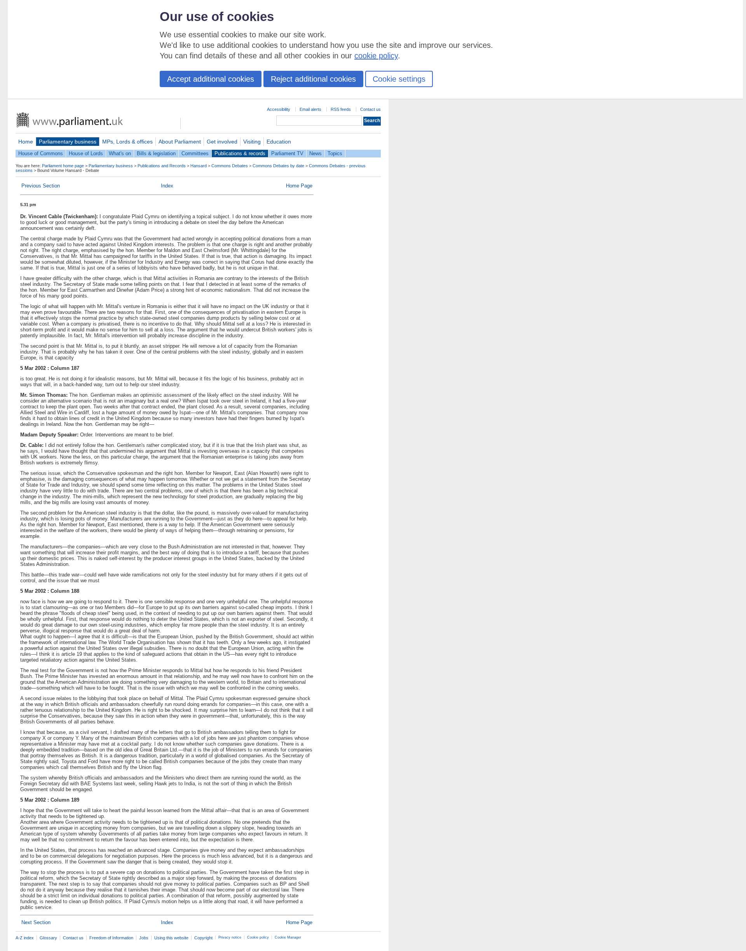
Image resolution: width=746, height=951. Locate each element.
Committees (195, 153)
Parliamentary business (67, 141)
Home (25, 141)
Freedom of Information (111, 937)
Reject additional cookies (313, 79)
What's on (120, 153)
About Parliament (180, 141)
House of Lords (86, 153)
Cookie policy (258, 937)
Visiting (252, 141)
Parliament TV (287, 153)
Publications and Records (162, 165)
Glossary (48, 937)
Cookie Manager (288, 937)
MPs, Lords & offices (127, 141)
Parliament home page (63, 165)
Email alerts (310, 109)
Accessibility (278, 109)
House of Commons (40, 153)
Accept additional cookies (210, 79)
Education (279, 141)
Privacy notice (229, 937)
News (315, 153)
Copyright (203, 937)
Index (167, 186)
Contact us (370, 109)
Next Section (36, 922)
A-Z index (25, 937)
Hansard (198, 165)
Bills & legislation (156, 153)
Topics (335, 153)
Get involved (222, 141)
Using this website (171, 937)
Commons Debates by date (278, 165)
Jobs (143, 937)
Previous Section (40, 186)
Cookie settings (399, 79)
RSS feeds (341, 109)
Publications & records (239, 153)
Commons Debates (229, 165)
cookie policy (376, 55)
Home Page (299, 186)
